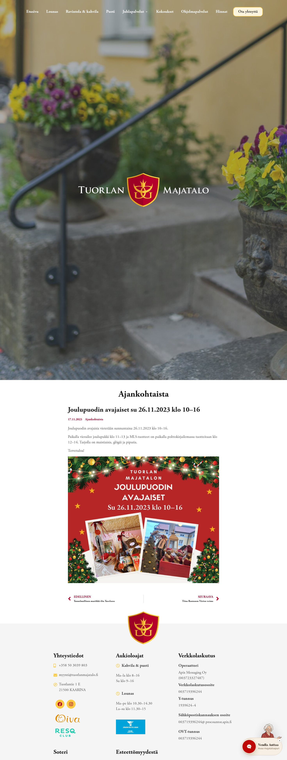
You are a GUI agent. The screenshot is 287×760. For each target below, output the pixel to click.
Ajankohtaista (94, 419)
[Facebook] (59, 704)
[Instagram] (71, 704)
